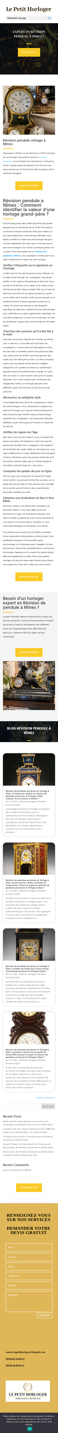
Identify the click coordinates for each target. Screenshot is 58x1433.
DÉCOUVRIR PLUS (29, 1187)
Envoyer (44, 1315)
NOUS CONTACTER (28, 185)
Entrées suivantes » (46, 1097)
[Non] (54, 1422)
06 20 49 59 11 (29, 52)
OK (29, 1429)
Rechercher (48, 1106)
